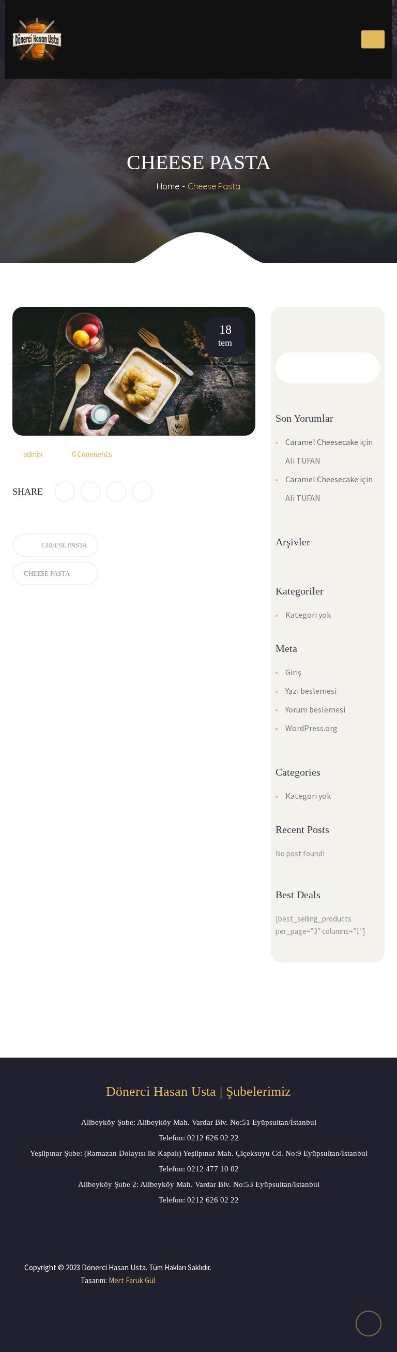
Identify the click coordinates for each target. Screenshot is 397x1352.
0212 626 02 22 (213, 1138)
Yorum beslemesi (315, 709)
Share (27, 491)
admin (32, 454)
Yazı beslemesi (311, 691)
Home (168, 186)
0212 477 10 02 (213, 1169)
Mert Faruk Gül (132, 1280)
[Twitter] (90, 491)
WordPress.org (311, 728)
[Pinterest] (142, 491)
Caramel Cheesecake (321, 442)
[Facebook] (64, 491)
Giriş (293, 672)
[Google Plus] (116, 491)
